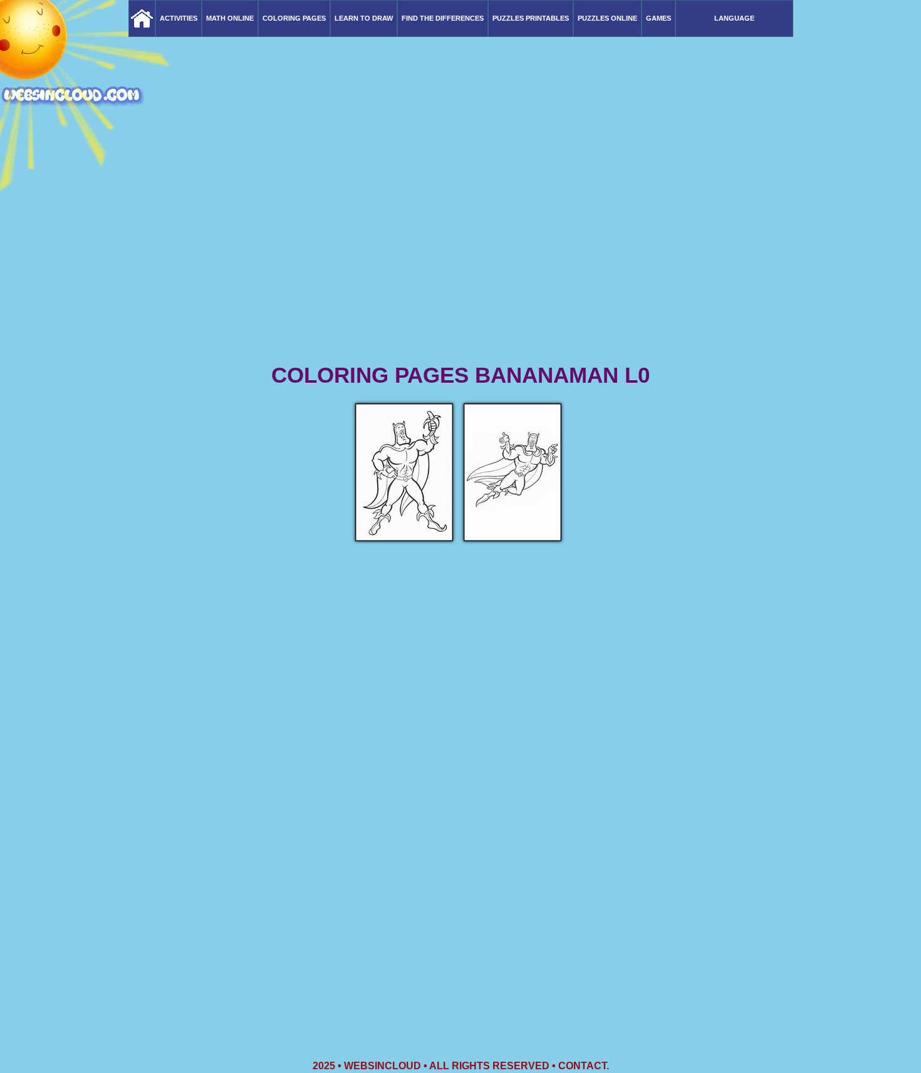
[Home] (142, 18)
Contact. (583, 1065)
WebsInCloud (382, 1065)
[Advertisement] (460, 263)
